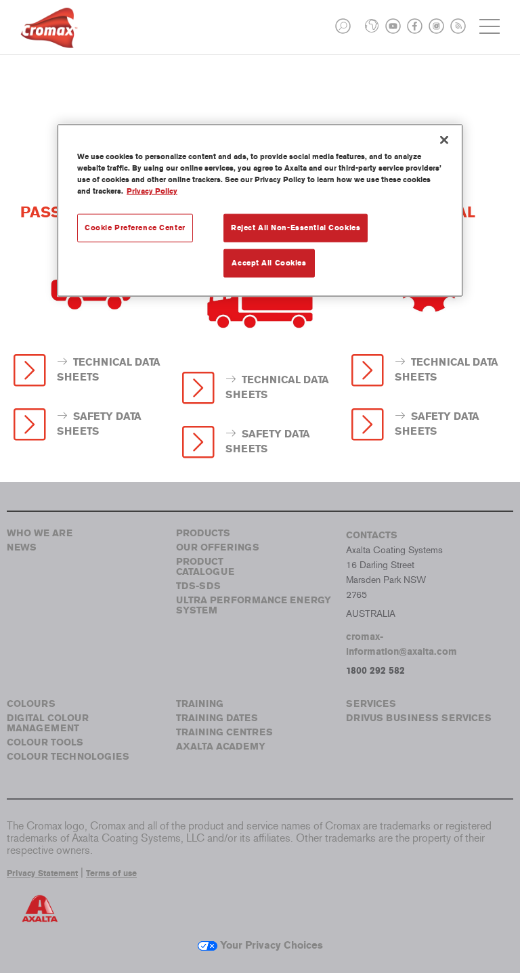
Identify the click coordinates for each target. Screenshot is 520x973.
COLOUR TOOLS (45, 742)
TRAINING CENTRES (224, 732)
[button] (343, 26)
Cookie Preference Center (135, 227)
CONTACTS (371, 535)
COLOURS (31, 704)
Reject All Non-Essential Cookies (295, 227)
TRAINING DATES (217, 718)
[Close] (444, 139)
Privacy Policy (152, 190)
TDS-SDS (198, 586)
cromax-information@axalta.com (401, 644)
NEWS (22, 547)
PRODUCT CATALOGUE (205, 567)
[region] (260, 210)
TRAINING (199, 704)
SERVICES (371, 704)
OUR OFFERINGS (217, 547)
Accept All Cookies (269, 262)
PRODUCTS (203, 533)
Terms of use (111, 873)
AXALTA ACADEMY (220, 746)
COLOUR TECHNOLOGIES (68, 757)
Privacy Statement (42, 873)
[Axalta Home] (49, 38)
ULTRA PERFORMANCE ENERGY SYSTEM (253, 605)
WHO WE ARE (39, 533)
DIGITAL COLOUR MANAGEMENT (48, 723)
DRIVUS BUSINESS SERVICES (419, 718)
